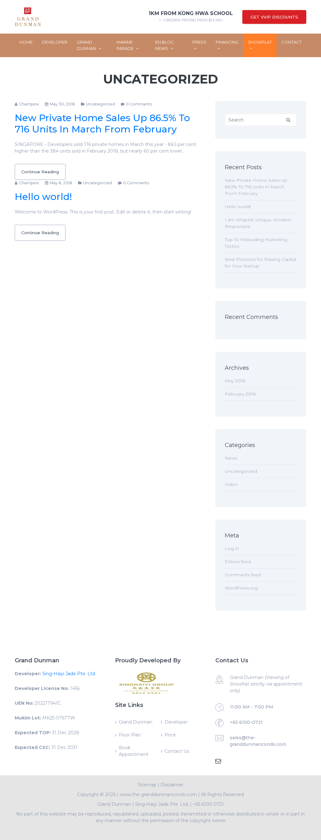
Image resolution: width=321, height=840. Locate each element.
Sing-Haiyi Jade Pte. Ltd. (69, 673)
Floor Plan (130, 735)
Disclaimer (171, 785)
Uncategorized (100, 104)
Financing (227, 42)
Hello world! (43, 196)
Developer (54, 42)
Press (199, 42)
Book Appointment (133, 751)
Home (26, 42)
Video (231, 484)
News (231, 458)
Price (170, 735)
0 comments (139, 104)
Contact (291, 42)
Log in (232, 548)
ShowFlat (260, 42)
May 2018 (235, 381)
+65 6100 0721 (208, 804)
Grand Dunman (87, 45)
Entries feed (238, 561)
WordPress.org (241, 588)
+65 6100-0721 (246, 722)
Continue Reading (40, 171)
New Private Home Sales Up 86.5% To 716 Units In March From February (102, 123)
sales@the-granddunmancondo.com (258, 741)
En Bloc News (164, 45)
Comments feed (243, 575)
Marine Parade (125, 45)
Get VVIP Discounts (274, 16)
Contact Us (177, 751)
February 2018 (240, 394)
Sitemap (147, 785)
